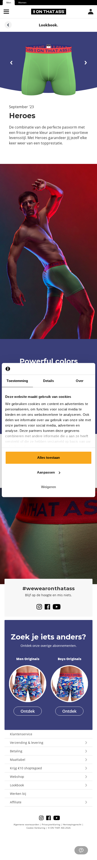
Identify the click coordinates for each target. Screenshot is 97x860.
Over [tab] (79, 381)
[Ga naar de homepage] (48, 12)
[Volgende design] (11, 62)
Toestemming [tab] (17, 381)
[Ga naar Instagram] (41, 606)
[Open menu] (6, 12)
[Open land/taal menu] (90, 11)
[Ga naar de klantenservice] (81, 850)
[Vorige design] (85, 62)
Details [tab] (48, 381)
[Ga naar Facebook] (49, 606)
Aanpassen (46, 472)
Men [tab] (8, 2)
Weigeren (48, 487)
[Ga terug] (8, 24)
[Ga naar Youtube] (56, 606)
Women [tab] (22, 2)
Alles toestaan (48, 457)
